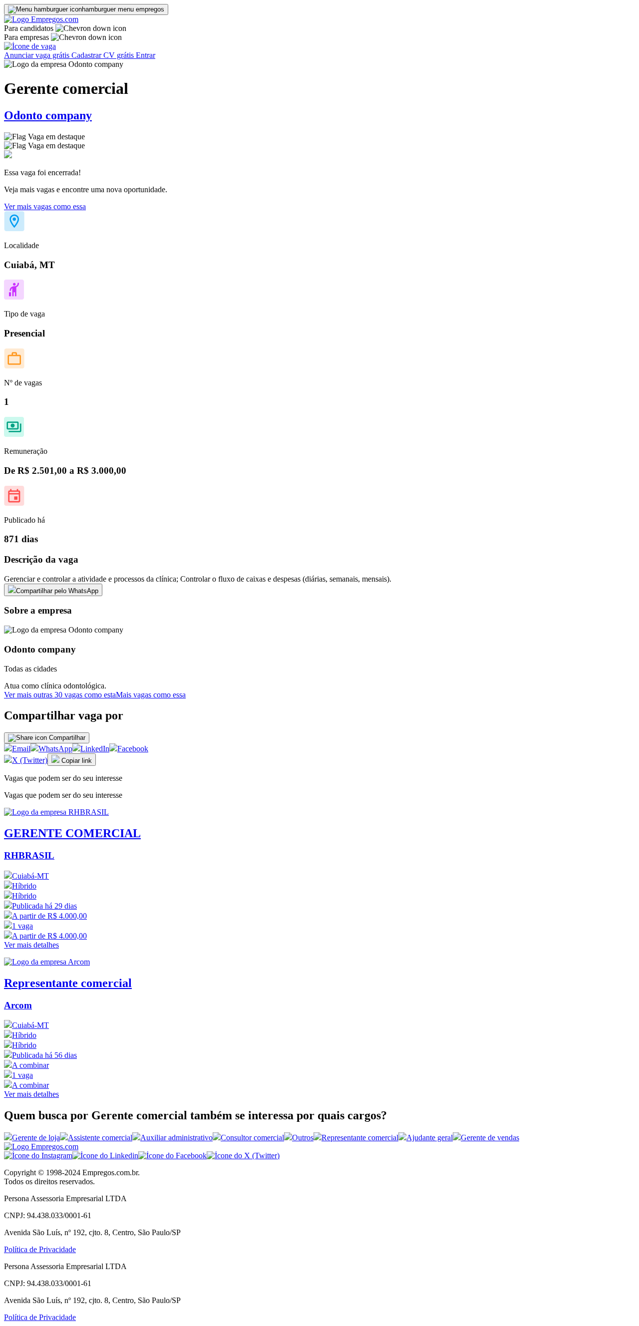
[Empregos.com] (41, 19)
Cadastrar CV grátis (103, 55)
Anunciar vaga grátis (37, 55)
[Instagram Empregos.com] (38, 1155)
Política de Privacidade (40, 1249)
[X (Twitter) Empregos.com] (243, 1155)
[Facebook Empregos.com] (172, 1155)
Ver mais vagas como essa (45, 206)
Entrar (145, 55)
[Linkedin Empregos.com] (105, 1155)
